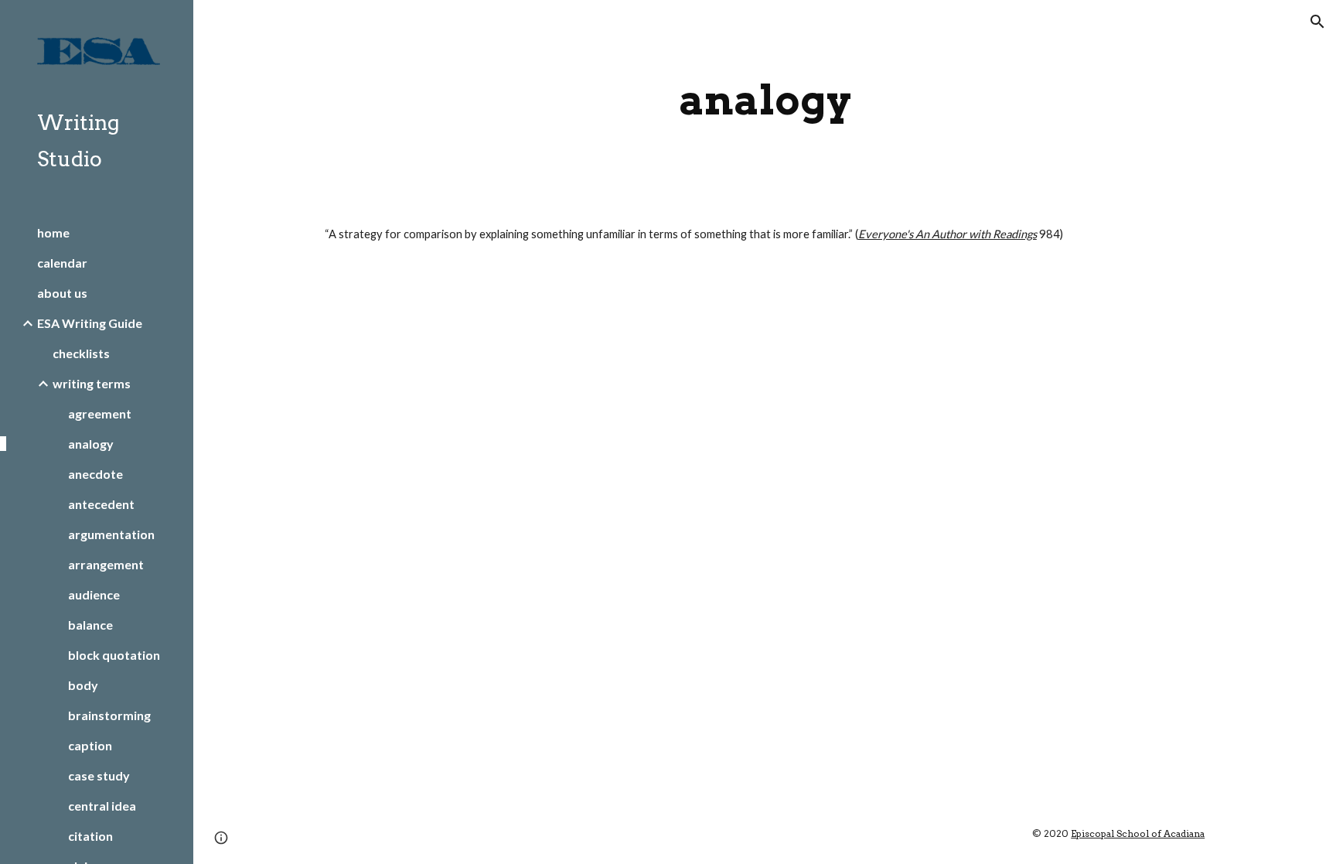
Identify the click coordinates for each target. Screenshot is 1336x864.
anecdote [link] (95, 473)
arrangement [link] (106, 564)
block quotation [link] (114, 654)
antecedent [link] (101, 504)
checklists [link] (81, 353)
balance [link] (90, 624)
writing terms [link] (92, 383)
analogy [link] (91, 443)
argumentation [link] (111, 534)
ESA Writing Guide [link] (89, 323)
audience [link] (94, 594)
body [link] (83, 685)
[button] (1317, 21)
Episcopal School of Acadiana (1138, 833)
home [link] (53, 232)
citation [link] (90, 835)
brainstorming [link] (109, 715)
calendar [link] (62, 262)
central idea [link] (102, 805)
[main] (765, 100)
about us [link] (62, 292)
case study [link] (99, 775)
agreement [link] (99, 413)
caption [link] (90, 745)
